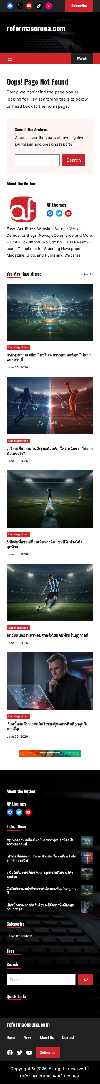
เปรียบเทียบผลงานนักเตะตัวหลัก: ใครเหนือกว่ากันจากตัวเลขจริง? (49, 450)
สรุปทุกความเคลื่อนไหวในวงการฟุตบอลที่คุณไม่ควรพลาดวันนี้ (49, 357)
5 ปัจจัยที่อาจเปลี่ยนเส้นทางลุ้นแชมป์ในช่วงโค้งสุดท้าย (44, 544)
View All (87, 274)
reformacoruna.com (36, 27)
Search (74, 160)
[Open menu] (10, 58)
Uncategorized (18, 347)
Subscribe (47, 1052)
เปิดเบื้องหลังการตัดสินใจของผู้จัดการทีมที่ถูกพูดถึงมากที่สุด (47, 726)
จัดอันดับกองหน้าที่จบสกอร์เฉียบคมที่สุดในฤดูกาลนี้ (47, 635)
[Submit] (85, 979)
